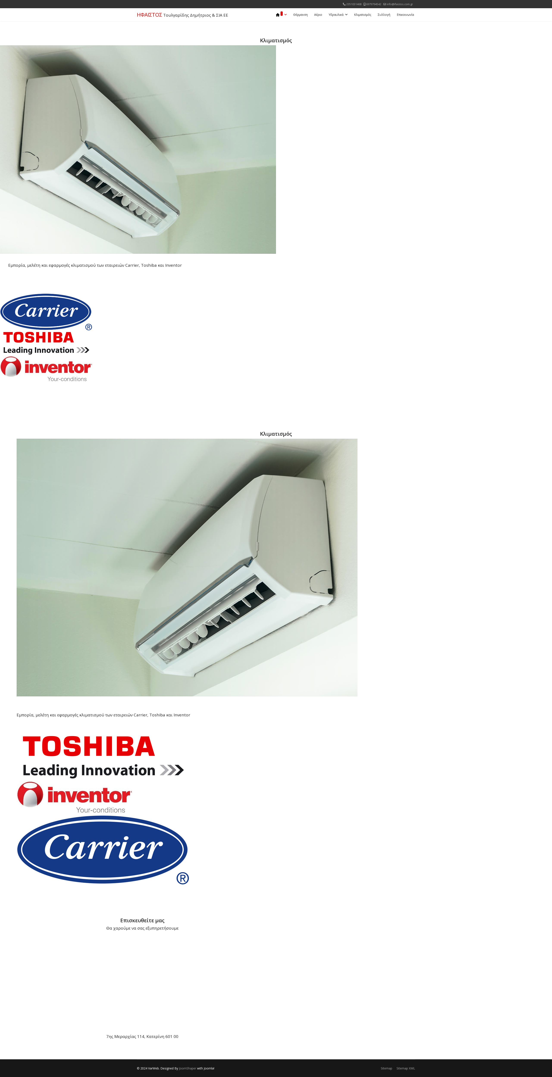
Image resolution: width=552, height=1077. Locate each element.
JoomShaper (187, 1068)
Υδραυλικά (336, 15)
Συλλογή (384, 15)
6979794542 (373, 4)
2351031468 (353, 4)
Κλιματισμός (362, 15)
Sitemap (386, 1068)
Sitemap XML (406, 1068)
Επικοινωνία (405, 15)
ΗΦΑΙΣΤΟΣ (149, 14)
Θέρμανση (300, 15)
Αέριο (318, 15)
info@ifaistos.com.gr (400, 4)
